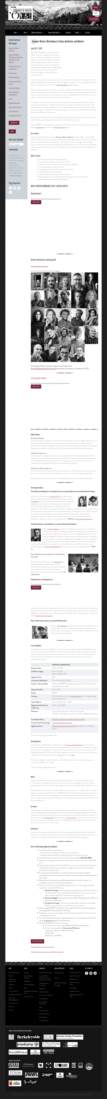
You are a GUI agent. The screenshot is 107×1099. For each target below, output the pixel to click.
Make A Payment (14, 103)
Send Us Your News (75, 976)
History (11, 988)
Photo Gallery (73, 988)
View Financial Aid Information (62, 723)
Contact (11, 1010)
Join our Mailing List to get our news (42, 947)
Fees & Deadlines (14, 77)
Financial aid (40, 127)
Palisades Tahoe (49, 817)
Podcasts (56, 978)
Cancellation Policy (15, 115)
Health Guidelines (62, 85)
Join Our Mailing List (29, 985)
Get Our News (94, 19)
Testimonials (13, 73)
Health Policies (13, 111)
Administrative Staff (14, 973)
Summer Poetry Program (14, 49)
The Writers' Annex (59, 973)
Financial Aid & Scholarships (14, 93)
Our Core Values (13, 991)
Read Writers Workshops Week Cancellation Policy (68, 719)
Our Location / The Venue (45, 995)
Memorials (11, 1007)
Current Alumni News (75, 973)
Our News (68, 33)
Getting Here (27, 981)
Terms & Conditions (15, 107)
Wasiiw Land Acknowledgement (13, 999)
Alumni (77, 33)
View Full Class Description (84, 519)
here (73, 755)
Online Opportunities (53, 33)
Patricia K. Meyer (54, 496)
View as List (36, 202)
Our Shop (87, 33)
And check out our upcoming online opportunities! (47, 952)
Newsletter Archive (74, 991)
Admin (91, 1094)
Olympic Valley (71, 817)
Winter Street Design (84, 1094)
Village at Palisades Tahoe (74, 745)
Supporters (11, 985)
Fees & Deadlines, (60, 127)
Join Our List (14, 123)
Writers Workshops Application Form (64, 726)
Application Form (37, 941)
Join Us (25, 33)
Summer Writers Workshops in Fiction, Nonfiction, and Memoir (16, 58)
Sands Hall (57, 562)
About (15, 33)
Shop (12, 131)
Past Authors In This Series (43, 615)
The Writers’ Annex (29, 997)
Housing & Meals (75, 696)
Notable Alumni (74, 979)
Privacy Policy (53, 1094)
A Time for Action (13, 1003)
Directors (11, 976)
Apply (96, 13)
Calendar (26, 973)
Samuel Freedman (53, 529)
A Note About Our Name (15, 995)
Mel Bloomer (35, 501)
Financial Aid (48, 920)
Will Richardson (62, 626)
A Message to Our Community (15, 67)
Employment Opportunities (12, 980)
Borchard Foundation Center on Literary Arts (43, 369)
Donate (96, 7)
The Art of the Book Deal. (52, 546)
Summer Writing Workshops (28, 977)
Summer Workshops (36, 33)
